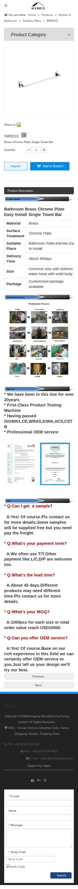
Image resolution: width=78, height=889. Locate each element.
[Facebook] (32, 780)
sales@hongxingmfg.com (57, 758)
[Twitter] (45, 780)
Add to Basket (53, 166)
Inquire (16, 166)
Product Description (20, 190)
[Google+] (39, 780)
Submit (61, 875)
